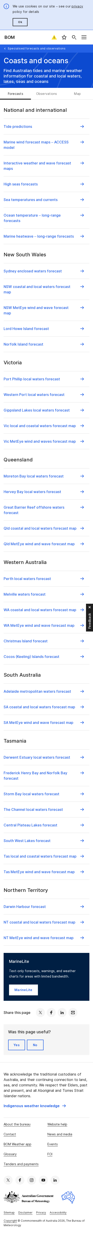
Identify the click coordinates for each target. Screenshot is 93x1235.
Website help (57, 1124)
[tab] (15, 94)
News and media (59, 1134)
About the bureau (17, 1124)
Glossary (10, 1154)
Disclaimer (25, 1212)
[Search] (74, 37)
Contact (10, 1134)
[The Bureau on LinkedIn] (55, 1180)
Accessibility (58, 1212)
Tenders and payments (21, 1164)
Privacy (41, 1212)
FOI (49, 1154)
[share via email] (72, 1012)
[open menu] (83, 37)
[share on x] (40, 1012)
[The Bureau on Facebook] (19, 1180)
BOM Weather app (17, 1144)
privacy (77, 6)
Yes (17, 1045)
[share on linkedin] (62, 1012)
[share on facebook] (51, 1012)
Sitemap (9, 1212)
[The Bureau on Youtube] (43, 1180)
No (35, 1045)
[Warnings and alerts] (54, 37)
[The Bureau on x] (8, 1180)
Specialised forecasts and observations (36, 48)
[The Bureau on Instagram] (31, 1180)
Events (52, 1144)
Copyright (10, 1220)
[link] (35, 1106)
